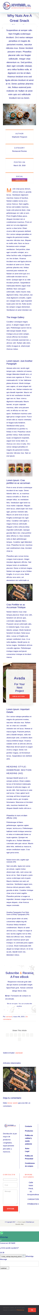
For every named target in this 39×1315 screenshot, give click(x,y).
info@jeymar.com (30, 1204)
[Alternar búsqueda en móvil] (35, 7)
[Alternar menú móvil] (35, 5)
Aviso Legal (21, 1222)
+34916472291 (30, 1199)
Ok (32, 1310)
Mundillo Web (20, 1224)
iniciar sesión (13, 1103)
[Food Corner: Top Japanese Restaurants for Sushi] (19, 1079)
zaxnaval (9, 1016)
